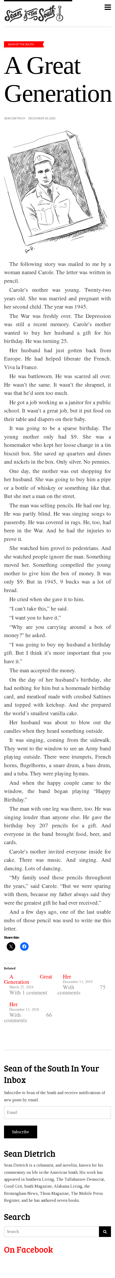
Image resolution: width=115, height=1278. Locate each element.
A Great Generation (28, 979)
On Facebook (28, 1249)
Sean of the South (21, 44)
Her (67, 976)
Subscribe (20, 1132)
